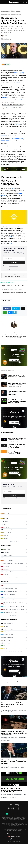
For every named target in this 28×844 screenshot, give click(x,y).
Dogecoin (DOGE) (7, 532)
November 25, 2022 (18, 146)
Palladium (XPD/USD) (8, 637)
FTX (13, 188)
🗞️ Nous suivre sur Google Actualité (14, 833)
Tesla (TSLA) (6, 569)
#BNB (7, 140)
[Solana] (4, 439)
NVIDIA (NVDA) (6, 549)
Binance (4, 300)
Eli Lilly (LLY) (6, 574)
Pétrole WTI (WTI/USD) (8, 629)
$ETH (13, 138)
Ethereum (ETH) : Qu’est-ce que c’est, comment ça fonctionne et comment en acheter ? (16, 446)
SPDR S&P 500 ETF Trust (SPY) (10, 588)
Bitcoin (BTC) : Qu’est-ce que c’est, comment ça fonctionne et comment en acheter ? (17, 452)
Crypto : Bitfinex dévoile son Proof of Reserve (12, 289)
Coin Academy (14, 2)
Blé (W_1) (5, 648)
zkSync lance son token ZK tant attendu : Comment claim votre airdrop (13, 286)
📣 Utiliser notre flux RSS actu (14, 835)
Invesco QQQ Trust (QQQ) (9, 594)
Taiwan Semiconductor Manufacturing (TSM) (13, 563)
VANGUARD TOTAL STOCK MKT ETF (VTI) (12, 586)
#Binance (3, 135)
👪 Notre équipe (14, 838)
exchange (17, 124)
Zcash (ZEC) (6, 535)
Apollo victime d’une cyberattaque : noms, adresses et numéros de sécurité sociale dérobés (17, 385)
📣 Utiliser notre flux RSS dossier (14, 836)
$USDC (21, 138)
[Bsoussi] (14, 324)
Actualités (15, 812)
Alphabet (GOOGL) (7, 555)
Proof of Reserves (19, 72)
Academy (13, 236)
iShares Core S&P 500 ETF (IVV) (10, 591)
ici (21, 99)
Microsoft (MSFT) (7, 558)
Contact (24, 814)
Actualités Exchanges (16, 14)
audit (17, 86)
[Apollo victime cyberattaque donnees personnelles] (4, 384)
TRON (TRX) (6, 527)
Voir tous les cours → (14, 541)
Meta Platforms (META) (8, 571)
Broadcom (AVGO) (7, 566)
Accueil (2, 10)
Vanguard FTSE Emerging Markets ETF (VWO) (13, 609)
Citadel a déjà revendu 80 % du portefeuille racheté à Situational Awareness (16, 376)
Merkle (5, 97)
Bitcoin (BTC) (6, 513)
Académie (9, 812)
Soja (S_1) (5, 645)
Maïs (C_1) (5, 626)
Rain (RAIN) (5, 538)
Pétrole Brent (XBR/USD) (8, 623)
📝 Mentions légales (14, 839)
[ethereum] (4, 445)
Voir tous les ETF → (14, 615)
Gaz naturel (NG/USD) (8, 634)
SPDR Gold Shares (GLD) (8, 599)
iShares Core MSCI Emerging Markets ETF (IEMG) (14, 606)
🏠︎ (5, 812)
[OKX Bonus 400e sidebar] (14, 355)
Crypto (20, 812)
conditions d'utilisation (13, 266)
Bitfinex (3, 195)
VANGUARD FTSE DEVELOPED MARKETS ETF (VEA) (13, 603)
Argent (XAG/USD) (7, 643)
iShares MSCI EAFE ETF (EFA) (9, 597)
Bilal (14, 332)
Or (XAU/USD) (6, 631)
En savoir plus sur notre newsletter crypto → (14, 269)
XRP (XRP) (5, 521)
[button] (2, 2)
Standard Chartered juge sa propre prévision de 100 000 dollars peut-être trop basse (17, 393)
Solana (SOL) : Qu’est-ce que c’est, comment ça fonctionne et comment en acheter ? (17, 440)
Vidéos (15, 814)
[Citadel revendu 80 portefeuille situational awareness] (4, 376)
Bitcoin (17, 82)
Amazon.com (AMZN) (8, 560)
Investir (11, 814)
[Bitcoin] (4, 451)
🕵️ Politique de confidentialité (14, 841)
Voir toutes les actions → (14, 577)
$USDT (17, 138)
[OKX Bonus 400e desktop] (14, 169)
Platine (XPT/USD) (7, 640)
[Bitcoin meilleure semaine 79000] (4, 401)
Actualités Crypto (9, 10)
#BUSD (3, 140)
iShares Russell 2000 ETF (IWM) (10, 612)
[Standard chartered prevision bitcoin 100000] (4, 393)
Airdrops (4, 814)
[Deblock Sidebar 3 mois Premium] (14, 417)
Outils (20, 814)
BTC (22, 92)
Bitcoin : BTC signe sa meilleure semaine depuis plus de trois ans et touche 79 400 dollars (17, 401)
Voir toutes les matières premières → (14, 651)
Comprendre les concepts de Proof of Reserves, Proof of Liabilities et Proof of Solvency (14, 293)
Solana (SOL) (6, 524)
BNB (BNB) (5, 518)
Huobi (21, 193)
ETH (21, 123)
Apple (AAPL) (6, 552)
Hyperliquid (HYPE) (7, 530)
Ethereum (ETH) (6, 516)
